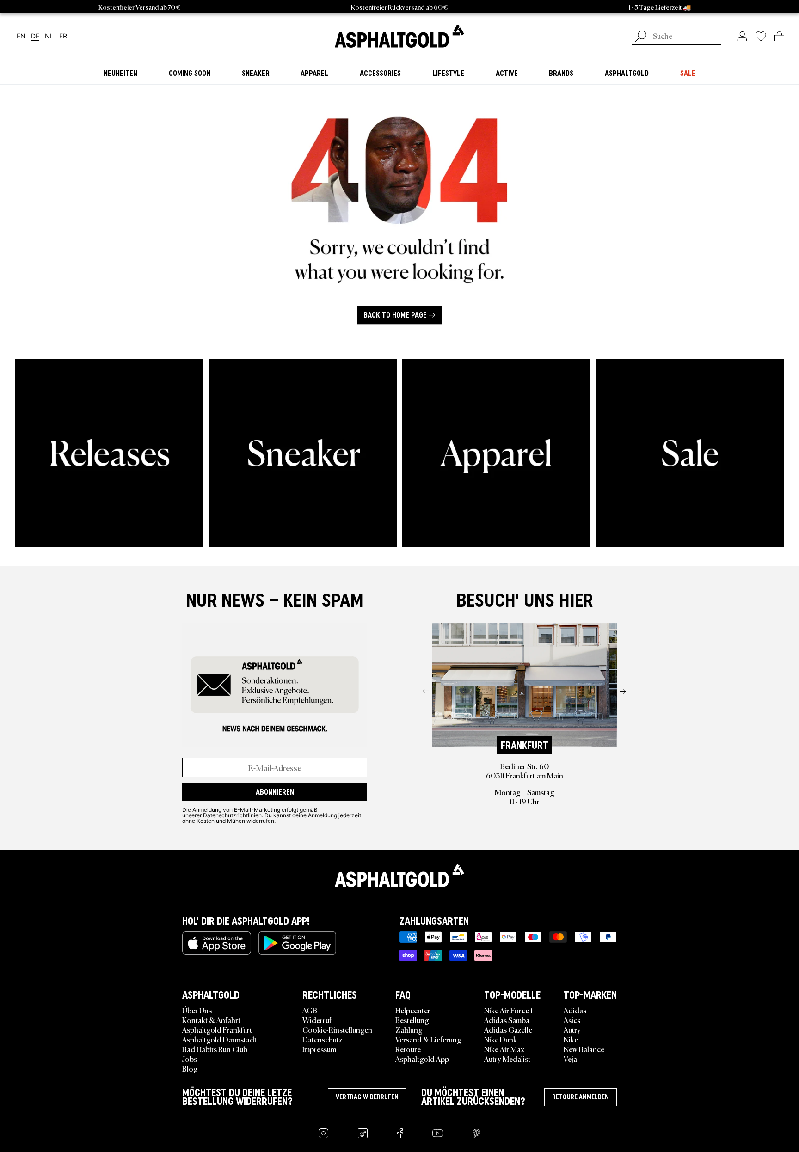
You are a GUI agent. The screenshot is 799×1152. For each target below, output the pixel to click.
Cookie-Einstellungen (337, 1029)
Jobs (189, 1059)
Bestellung (412, 1020)
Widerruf (317, 1020)
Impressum (319, 1049)
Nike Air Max (504, 1049)
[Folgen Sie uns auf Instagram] (323, 1133)
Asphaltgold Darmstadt (219, 1039)
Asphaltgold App (422, 1059)
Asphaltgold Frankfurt (217, 1029)
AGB (309, 1010)
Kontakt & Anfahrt (211, 1020)
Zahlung (409, 1029)
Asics (572, 1020)
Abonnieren (275, 792)
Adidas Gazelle (508, 1029)
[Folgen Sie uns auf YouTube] (437, 1133)
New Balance (584, 1049)
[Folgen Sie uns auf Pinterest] (476, 1133)
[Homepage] (399, 875)
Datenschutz (322, 1039)
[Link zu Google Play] (297, 943)
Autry (572, 1029)
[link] (399, 36)
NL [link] (49, 36)
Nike (571, 1039)
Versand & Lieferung (428, 1039)
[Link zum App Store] (216, 943)
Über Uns (197, 1010)
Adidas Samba (506, 1020)
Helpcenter (412, 1010)
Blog (190, 1068)
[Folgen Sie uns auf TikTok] (363, 1133)
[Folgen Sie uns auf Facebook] (400, 1133)
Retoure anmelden (580, 1097)
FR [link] (63, 36)
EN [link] (21, 36)
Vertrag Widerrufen (367, 1097)
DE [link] (35, 36)
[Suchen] (641, 37)
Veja (570, 1059)
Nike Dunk (500, 1039)
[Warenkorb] (779, 36)
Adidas (575, 1010)
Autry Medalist (507, 1059)
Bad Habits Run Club (214, 1049)
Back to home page (395, 315)
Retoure (408, 1049)
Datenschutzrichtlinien (232, 815)
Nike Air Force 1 (508, 1010)
